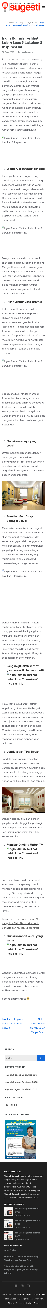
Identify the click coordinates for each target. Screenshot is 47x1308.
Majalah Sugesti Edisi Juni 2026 (21, 1082)
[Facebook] (7, 1105)
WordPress (34, 1303)
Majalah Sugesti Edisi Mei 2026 (21, 1089)
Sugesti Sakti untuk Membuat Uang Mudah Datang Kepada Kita (21, 1258)
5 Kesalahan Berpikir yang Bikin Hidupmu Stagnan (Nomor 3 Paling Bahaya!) (21, 1269)
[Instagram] (11, 1105)
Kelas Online (10, 1250)
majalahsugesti (27, 52)
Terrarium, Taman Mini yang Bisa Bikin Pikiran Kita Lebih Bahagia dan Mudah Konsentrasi (21, 923)
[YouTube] (15, 1105)
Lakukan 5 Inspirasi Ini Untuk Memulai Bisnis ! (12, 1023)
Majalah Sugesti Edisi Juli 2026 (21, 1075)
